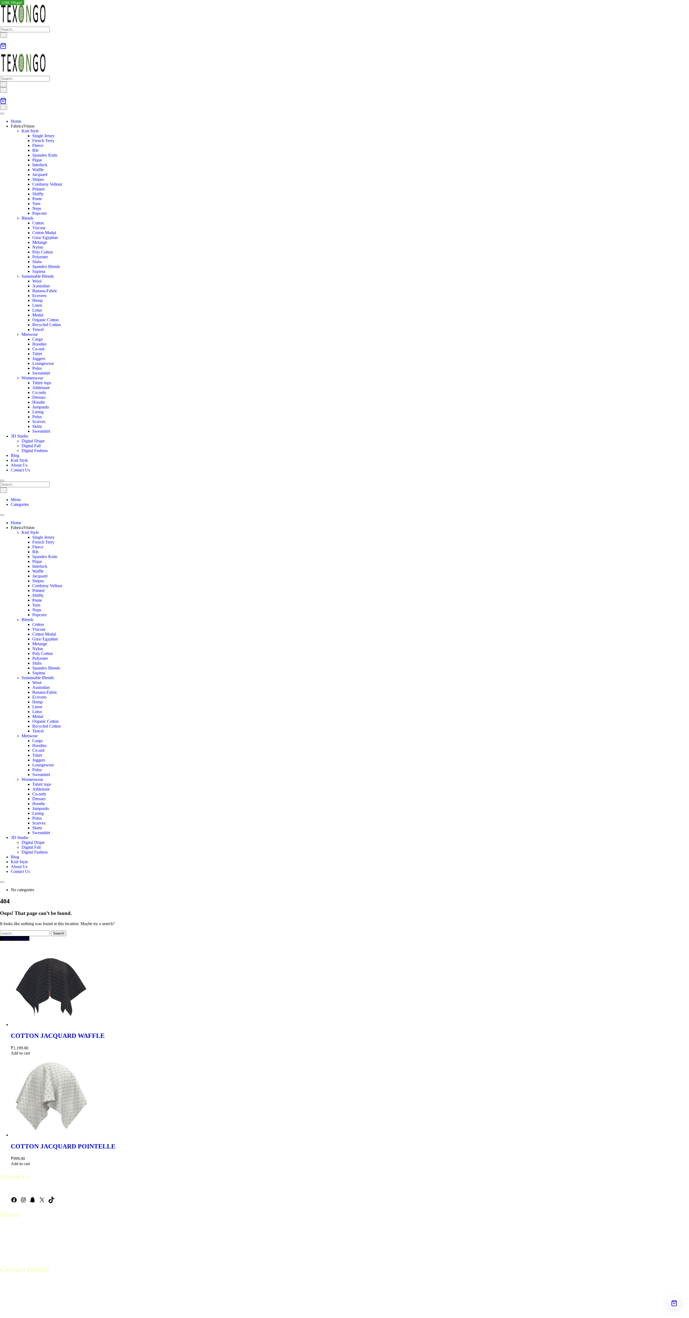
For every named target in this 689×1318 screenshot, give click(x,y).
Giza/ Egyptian (45, 237)
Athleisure (41, 387)
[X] (42, 1201)
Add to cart (20, 1053)
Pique (37, 160)
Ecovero (39, 295)
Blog (15, 455)
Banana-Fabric (44, 290)
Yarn (36, 203)
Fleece (37, 145)
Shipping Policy (13, 1251)
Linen (37, 305)
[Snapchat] (32, 1201)
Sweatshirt (41, 373)
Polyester (40, 257)
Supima (38, 271)
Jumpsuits (40, 407)
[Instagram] (23, 1201)
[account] (1, 40)
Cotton (38, 223)
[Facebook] (14, 1201)
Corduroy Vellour (47, 184)
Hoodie (38, 402)
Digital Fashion (35, 450)
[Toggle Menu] (2, 113)
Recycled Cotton (46, 324)
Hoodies (39, 344)
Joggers (38, 358)
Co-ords (39, 392)
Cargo (37, 339)
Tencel (38, 329)
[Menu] (3, 90)
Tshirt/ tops (41, 382)
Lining (38, 412)
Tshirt (37, 353)
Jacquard (39, 174)
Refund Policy (12, 1247)
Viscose (38, 227)
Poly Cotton (42, 252)
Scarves (38, 421)
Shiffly (38, 194)
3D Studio (19, 436)
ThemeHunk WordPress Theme (79, 1311)
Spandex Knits (44, 155)
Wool (36, 281)
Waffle (38, 169)
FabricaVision (22, 126)
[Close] (2, 480)
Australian (41, 286)
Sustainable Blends (38, 276)
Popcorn (39, 213)
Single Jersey (43, 135)
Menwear (30, 334)
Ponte (37, 198)
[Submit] (3, 35)
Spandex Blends (46, 266)
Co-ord (38, 349)
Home (16, 121)
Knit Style (30, 131)
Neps (36, 208)
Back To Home (16, 938)
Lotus (37, 310)
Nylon (37, 247)
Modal (37, 315)
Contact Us (20, 470)
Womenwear (32, 378)
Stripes (38, 179)
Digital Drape (33, 441)
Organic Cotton (45, 320)
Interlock (39, 165)
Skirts (37, 426)
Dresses (38, 397)
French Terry (43, 140)
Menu (16, 499)
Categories (20, 504)
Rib (35, 150)
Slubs (37, 261)
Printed (38, 189)
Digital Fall (31, 445)
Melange (39, 242)
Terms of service (14, 1242)
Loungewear (43, 363)
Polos (37, 368)
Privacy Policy (12, 1256)
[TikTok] (51, 1201)
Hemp (37, 300)
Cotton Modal (44, 232)
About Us (19, 465)
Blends (27, 218)
